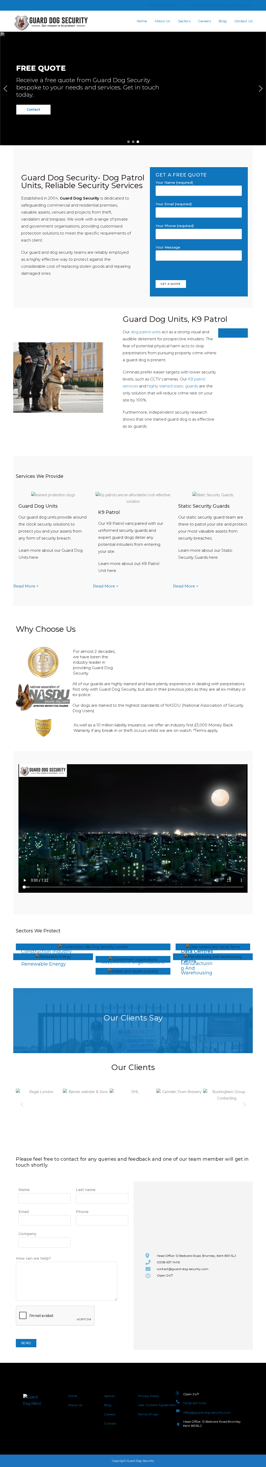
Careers (109, 1414)
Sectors (109, 1396)
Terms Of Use (148, 1414)
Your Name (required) (174, 182)
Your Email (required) (174, 204)
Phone (82, 1211)
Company (27, 1233)
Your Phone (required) (175, 226)
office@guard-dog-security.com (207, 1412)
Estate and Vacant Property (133, 1007)
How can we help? (33, 1258)
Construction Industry (46, 951)
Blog (107, 1405)
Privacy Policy (148, 1396)
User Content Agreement (157, 1405)
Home (72, 1396)
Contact (110, 1423)
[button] (5, 88)
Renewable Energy (43, 964)
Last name (86, 1189)
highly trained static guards (172, 386)
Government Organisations (132, 962)
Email (23, 1211)
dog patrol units (146, 331)
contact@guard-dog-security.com (220, 5)
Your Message (168, 247)
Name (24, 1189)
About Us (75, 1405)
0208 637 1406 (161, 5)
